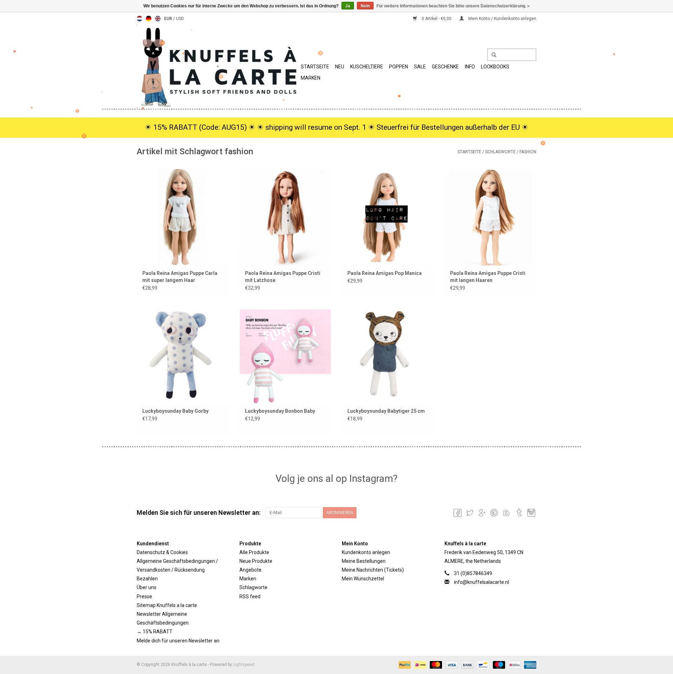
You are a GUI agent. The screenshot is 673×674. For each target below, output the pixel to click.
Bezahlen (147, 578)
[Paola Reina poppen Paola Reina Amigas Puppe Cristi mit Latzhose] (285, 217)
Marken (310, 78)
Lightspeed (243, 664)
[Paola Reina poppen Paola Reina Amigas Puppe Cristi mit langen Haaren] (490, 217)
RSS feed (249, 596)
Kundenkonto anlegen (366, 552)
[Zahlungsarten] (404, 664)
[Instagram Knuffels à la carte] (530, 512)
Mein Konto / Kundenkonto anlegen (501, 18)
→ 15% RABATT (154, 631)
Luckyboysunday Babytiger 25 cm (386, 411)
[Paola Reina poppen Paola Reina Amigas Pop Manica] (388, 217)
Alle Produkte (254, 552)
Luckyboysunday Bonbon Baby (280, 411)
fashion (527, 151)
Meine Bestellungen (364, 561)
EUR (168, 18)
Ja (347, 6)
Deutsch (148, 18)
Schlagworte (500, 151)
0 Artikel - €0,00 (437, 18)
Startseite (315, 66)
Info (470, 66)
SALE (420, 66)
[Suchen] (491, 55)
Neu (339, 66)
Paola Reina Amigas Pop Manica (384, 273)
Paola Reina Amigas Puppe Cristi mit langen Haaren (487, 276)
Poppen (398, 66)
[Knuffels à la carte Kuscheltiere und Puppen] (218, 66)
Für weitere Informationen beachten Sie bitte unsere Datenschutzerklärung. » (453, 6)
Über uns (146, 587)
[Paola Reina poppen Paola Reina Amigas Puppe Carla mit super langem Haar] (183, 217)
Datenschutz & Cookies (162, 552)
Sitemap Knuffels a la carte (167, 605)
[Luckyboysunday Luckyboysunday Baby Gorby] (183, 355)
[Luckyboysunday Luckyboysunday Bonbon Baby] (285, 355)
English (158, 18)
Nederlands (139, 18)
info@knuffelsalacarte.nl (481, 582)
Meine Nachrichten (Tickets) (373, 570)
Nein (365, 6)
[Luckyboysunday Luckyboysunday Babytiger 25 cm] (388, 355)
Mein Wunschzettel (363, 578)
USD (180, 18)
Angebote (250, 570)
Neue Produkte (255, 561)
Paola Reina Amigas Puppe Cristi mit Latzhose (282, 276)
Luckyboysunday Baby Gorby (175, 411)
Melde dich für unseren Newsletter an (178, 640)
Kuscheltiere (366, 66)
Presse (144, 596)
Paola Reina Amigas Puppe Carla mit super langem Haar (179, 276)
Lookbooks (495, 66)
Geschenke (445, 66)
